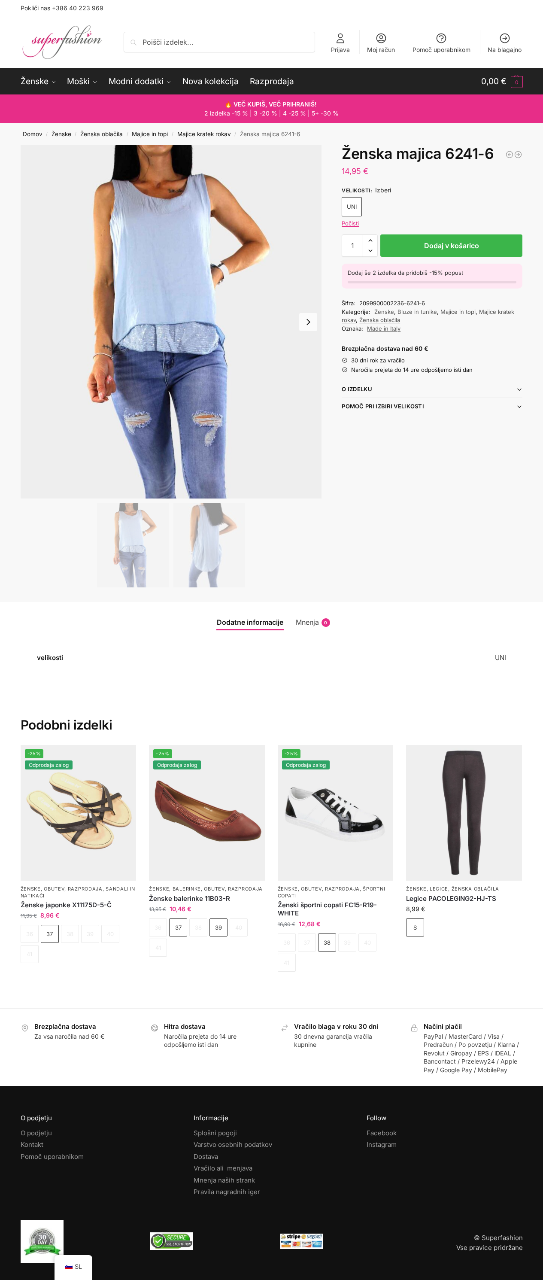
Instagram (382, 1144)
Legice (439, 889)
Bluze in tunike (417, 311)
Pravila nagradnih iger (227, 1192)
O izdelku (357, 389)
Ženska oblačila (101, 134)
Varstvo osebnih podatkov (233, 1144)
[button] (502, 81)
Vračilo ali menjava (223, 1168)
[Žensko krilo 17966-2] (509, 154)
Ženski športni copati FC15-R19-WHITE (327, 909)
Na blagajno (505, 49)
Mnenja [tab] (312, 622)
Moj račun (381, 49)
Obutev (54, 889)
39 (218, 927)
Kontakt (32, 1144)
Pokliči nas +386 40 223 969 (62, 8)
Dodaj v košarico (451, 245)
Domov (32, 134)
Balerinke (187, 889)
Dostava (206, 1156)
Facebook (382, 1133)
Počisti (350, 223)
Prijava (340, 49)
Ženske (61, 134)
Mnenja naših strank (224, 1180)
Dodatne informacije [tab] (250, 622)
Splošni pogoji (215, 1133)
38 (327, 942)
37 (49, 933)
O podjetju (36, 1133)
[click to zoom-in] (171, 322)
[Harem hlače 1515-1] (518, 154)
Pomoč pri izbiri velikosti (383, 406)
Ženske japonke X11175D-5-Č (66, 905)
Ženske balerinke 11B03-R (189, 898)
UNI (352, 206)
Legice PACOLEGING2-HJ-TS (451, 898)
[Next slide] (308, 322)
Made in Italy (383, 328)
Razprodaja (85, 889)
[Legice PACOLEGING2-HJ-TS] (464, 813)
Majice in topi (150, 134)
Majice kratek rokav (204, 134)
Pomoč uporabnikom (441, 49)
